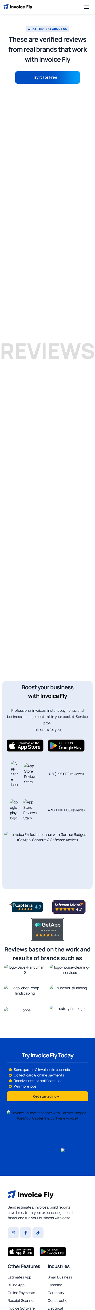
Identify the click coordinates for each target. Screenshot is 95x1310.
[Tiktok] (38, 1232)
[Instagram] (13, 1232)
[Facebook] (25, 1232)
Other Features (24, 1266)
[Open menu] (86, 7)
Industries (59, 1266)
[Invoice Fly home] (18, 7)
